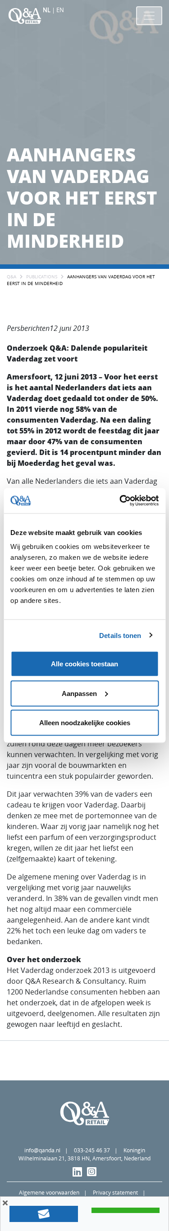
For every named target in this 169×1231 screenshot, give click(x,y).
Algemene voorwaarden (49, 1192)
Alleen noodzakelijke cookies (84, 723)
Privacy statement (115, 1192)
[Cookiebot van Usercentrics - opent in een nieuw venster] (120, 501)
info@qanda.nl (42, 1150)
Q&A (11, 276)
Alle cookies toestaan (84, 664)
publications (41, 276)
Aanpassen (79, 693)
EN (60, 10)
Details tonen (120, 635)
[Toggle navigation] (149, 15)
